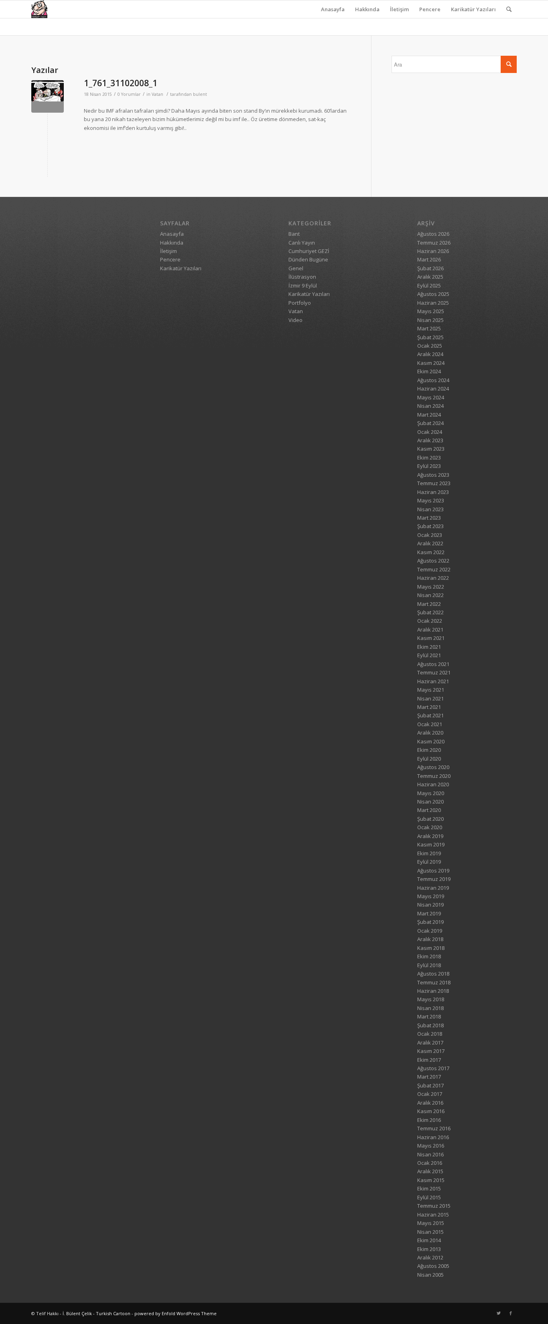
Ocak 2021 (429, 724)
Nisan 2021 (430, 698)
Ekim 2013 (429, 1249)
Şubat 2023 (430, 526)
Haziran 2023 (433, 492)
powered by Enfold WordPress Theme (175, 1313)
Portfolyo (299, 302)
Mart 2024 (429, 414)
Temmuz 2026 (434, 242)
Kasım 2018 (430, 947)
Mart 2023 (429, 517)
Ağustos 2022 (433, 560)
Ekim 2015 (429, 1188)
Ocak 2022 (429, 620)
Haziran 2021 (433, 681)
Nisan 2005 (430, 1274)
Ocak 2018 (429, 1033)
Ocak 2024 (429, 431)
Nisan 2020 (430, 801)
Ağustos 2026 (433, 233)
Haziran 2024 (433, 388)
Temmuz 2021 (434, 672)
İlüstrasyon (302, 276)
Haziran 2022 (433, 577)
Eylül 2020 (429, 758)
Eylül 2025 (429, 285)
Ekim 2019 (429, 853)
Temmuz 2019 (434, 879)
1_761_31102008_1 (120, 83)
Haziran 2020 (433, 784)
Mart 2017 (429, 1076)
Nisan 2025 (430, 320)
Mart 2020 (429, 810)
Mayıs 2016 (430, 1145)
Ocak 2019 (429, 930)
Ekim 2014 (429, 1240)
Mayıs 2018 (430, 999)
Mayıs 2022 (430, 586)
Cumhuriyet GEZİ (308, 251)
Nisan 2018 (430, 1008)
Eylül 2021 (429, 655)
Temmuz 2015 (434, 1205)
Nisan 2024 (430, 405)
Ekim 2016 (429, 1120)
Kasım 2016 (430, 1111)
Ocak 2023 (429, 535)
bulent (200, 94)
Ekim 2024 (429, 371)
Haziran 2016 (433, 1137)
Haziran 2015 (433, 1214)
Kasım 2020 (430, 741)
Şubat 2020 (430, 818)
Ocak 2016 (429, 1162)
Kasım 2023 (430, 448)
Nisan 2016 (430, 1154)
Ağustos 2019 (433, 870)
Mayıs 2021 (430, 689)
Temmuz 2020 (434, 775)
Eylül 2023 (429, 466)
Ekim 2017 (429, 1059)
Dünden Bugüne (308, 259)
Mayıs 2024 (430, 397)
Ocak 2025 (429, 345)
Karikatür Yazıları (473, 9)
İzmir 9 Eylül (302, 285)
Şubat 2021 (430, 715)
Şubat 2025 (430, 337)
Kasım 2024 (430, 362)
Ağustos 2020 (433, 767)
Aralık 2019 (430, 836)
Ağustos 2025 (433, 294)
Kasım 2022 (430, 552)
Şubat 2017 (430, 1085)
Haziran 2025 (433, 302)
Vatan (157, 94)
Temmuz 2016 (434, 1128)
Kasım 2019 (430, 844)
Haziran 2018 (433, 990)
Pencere (429, 9)
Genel (295, 268)
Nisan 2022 (430, 595)
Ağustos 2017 (433, 1068)
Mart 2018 (429, 1016)
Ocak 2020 (429, 827)
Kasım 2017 (430, 1051)
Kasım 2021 (430, 638)
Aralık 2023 (430, 440)
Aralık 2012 (430, 1257)
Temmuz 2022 (434, 569)
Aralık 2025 (430, 276)
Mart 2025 (429, 328)
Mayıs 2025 (430, 311)
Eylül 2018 (429, 965)
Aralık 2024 (430, 354)
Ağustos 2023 (433, 474)
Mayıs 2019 (430, 896)
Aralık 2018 (430, 939)
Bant (294, 233)
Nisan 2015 (430, 1231)
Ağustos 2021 (433, 664)
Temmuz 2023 (434, 483)
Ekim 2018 (429, 956)
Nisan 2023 (430, 509)
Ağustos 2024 (433, 380)
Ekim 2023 (429, 457)
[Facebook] (511, 1313)
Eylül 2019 (429, 861)
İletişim (399, 9)
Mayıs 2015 (430, 1223)
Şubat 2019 (430, 921)
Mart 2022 (429, 603)
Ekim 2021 (429, 646)
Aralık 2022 (430, 543)
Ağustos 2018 (433, 973)
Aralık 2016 (430, 1102)
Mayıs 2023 (430, 500)
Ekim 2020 (429, 749)
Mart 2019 (429, 913)
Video (295, 320)
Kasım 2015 (430, 1180)
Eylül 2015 (429, 1197)
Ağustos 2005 (433, 1265)
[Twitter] (499, 1313)
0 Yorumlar (129, 94)
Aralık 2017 (430, 1042)
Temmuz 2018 (434, 982)
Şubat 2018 (430, 1025)
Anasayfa (333, 9)
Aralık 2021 (430, 629)
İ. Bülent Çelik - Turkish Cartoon (96, 1313)
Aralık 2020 (430, 732)
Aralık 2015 (430, 1171)
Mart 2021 (429, 707)
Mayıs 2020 (430, 793)
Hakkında (367, 9)
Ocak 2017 (429, 1093)
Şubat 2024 (430, 423)
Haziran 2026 (433, 251)
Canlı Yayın (301, 242)
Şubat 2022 (430, 612)
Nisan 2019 (430, 904)
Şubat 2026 (430, 268)
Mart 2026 (429, 259)
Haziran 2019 (433, 887)
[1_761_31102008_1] (47, 96)
